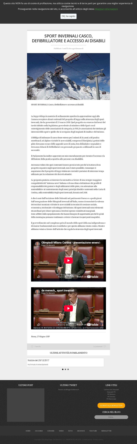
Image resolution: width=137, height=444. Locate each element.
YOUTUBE (93, 431)
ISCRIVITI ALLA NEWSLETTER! (111, 405)
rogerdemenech (77, 48)
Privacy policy (98, 439)
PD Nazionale (111, 399)
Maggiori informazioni (106, 8)
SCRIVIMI (50, 431)
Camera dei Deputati (111, 389)
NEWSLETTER (106, 431)
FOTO (70, 431)
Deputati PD (111, 392)
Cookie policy (87, 439)
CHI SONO (39, 431)
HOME (28, 431)
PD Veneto (111, 397)
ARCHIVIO (81, 431)
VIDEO (61, 431)
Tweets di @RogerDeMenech (68, 389)
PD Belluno (111, 394)
